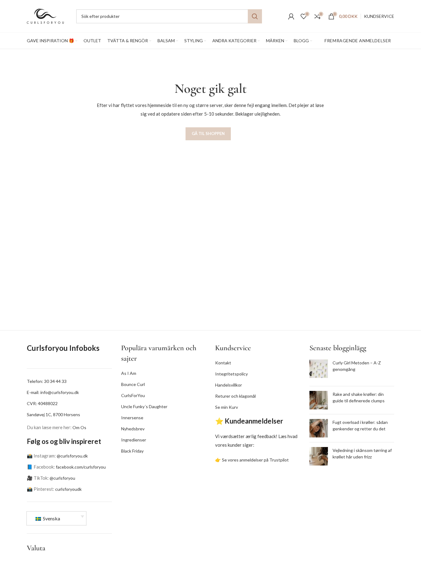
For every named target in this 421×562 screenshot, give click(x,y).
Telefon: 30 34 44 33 (47, 381)
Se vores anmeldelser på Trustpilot (255, 459)
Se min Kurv (226, 407)
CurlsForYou (133, 395)
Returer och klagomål (235, 396)
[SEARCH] (255, 16)
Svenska (51, 518)
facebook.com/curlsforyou (81, 467)
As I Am (128, 373)
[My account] (291, 16)
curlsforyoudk (68, 489)
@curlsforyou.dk (72, 455)
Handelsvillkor (228, 385)
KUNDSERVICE (379, 16)
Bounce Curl (133, 384)
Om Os (79, 427)
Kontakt (223, 362)
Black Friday (132, 450)
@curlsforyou (62, 478)
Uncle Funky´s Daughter (144, 406)
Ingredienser (133, 439)
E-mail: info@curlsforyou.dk (53, 392)
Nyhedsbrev (133, 428)
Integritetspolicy (231, 373)
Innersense (132, 417)
